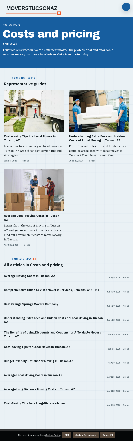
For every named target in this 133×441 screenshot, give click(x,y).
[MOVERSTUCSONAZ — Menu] (126, 7)
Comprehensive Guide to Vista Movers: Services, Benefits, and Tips (51, 290)
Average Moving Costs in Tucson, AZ (29, 276)
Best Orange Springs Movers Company (31, 304)
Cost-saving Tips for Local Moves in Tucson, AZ (30, 138)
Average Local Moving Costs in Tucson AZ (31, 218)
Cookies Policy (52, 435)
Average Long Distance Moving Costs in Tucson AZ (39, 389)
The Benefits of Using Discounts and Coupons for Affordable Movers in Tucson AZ (54, 334)
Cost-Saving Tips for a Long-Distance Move (34, 403)
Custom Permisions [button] (85, 435)
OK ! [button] (67, 435)
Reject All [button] (108, 435)
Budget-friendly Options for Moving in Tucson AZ (38, 361)
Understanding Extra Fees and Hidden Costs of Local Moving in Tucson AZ (97, 138)
